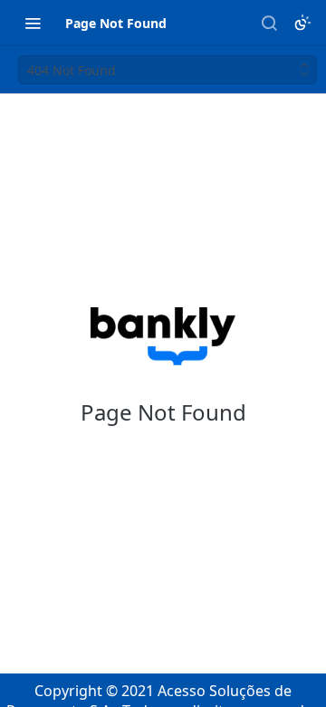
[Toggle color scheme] (302, 22)
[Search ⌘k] (268, 22)
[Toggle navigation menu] (32, 22)
